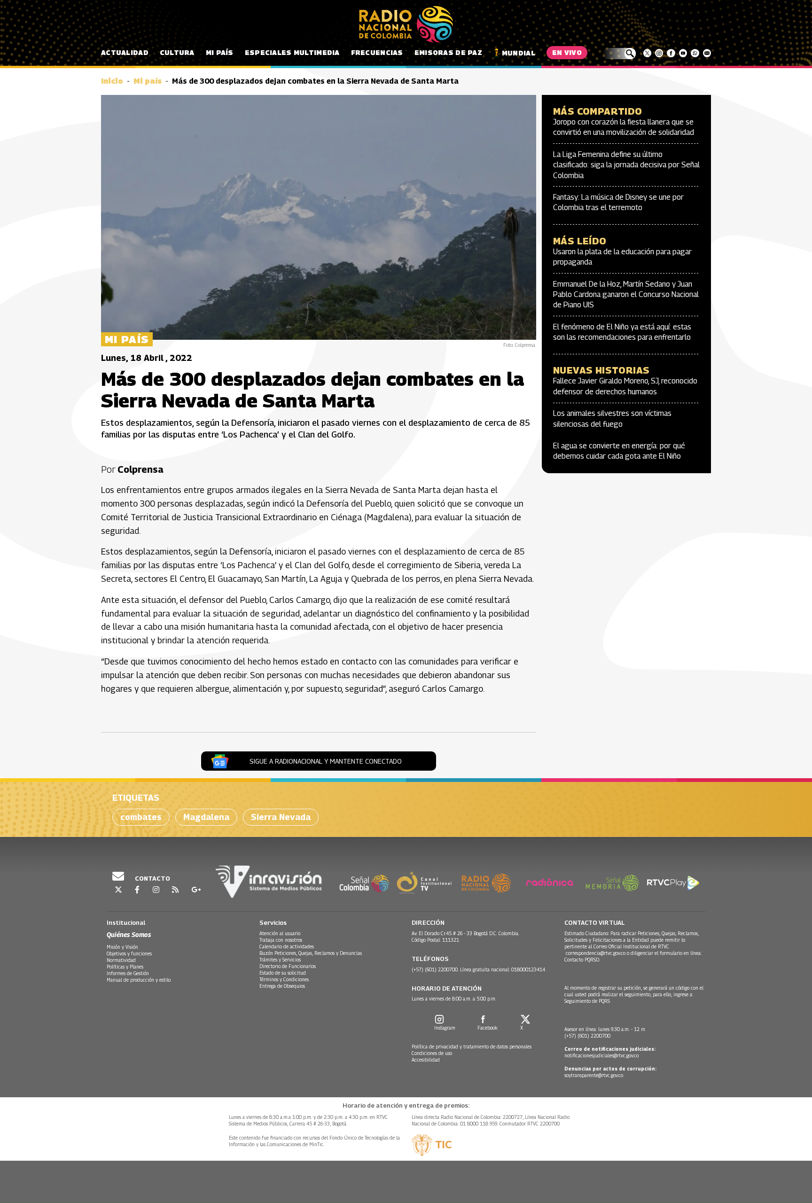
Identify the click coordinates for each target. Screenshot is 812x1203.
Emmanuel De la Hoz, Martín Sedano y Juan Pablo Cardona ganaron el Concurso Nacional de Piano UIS (626, 295)
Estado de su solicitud (282, 973)
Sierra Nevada (281, 817)
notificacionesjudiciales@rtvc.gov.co (601, 1055)
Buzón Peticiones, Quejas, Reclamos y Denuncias (310, 953)
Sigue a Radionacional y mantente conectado (326, 761)
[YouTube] (683, 53)
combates (141, 817)
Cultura (177, 52)
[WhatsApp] (695, 53)
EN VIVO (567, 52)
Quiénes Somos (129, 934)
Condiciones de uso (432, 1053)
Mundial (518, 53)
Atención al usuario (279, 933)
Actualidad (124, 52)
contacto (151, 878)
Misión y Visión (122, 947)
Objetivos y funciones (129, 953)
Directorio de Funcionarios (287, 966)
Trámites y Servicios (280, 959)
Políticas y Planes (125, 966)
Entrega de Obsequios (282, 986)
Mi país (220, 52)
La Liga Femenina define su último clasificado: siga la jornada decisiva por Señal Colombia (626, 165)
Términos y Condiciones (284, 979)
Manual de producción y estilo (139, 980)
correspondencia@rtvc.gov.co (595, 953)
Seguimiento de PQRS (587, 1001)
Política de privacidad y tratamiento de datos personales (471, 1046)
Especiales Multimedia (292, 52)
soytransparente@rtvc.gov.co (593, 1075)
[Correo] (707, 53)
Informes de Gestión (128, 973)
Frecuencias (377, 52)
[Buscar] (619, 53)
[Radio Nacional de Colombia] (406, 24)
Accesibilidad (426, 1059)
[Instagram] (659, 53)
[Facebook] (671, 53)
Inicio (112, 81)
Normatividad (121, 960)
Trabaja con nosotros (280, 940)
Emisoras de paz (448, 52)
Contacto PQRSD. (582, 959)
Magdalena (206, 817)
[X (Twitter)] (647, 53)
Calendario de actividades (286, 946)
